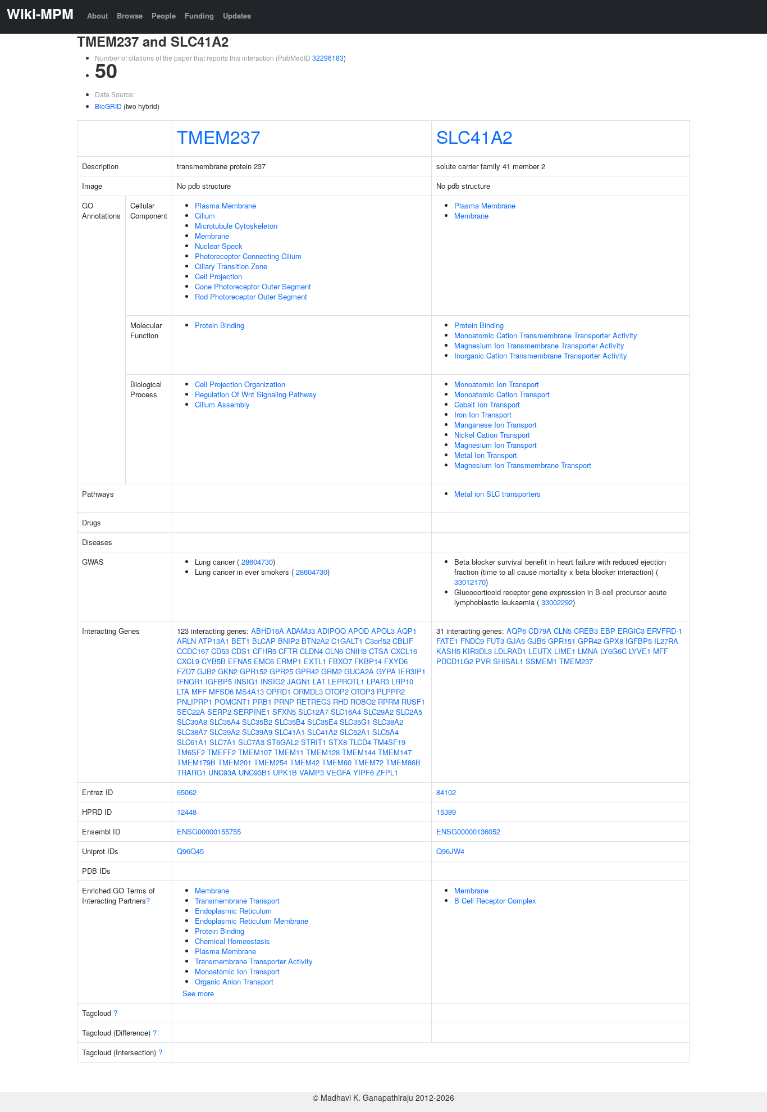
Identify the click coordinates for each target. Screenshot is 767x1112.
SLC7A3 (251, 742)
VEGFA (338, 772)
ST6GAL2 (283, 742)
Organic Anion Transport (234, 981)
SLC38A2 (388, 721)
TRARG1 (191, 772)
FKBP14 (368, 661)
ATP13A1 (213, 641)
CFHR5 (264, 651)
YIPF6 (363, 772)
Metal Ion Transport (485, 455)
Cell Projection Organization (240, 384)
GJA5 (515, 641)
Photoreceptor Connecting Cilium (248, 256)
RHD (340, 701)
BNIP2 (288, 641)
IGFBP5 (219, 681)
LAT (319, 681)
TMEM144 (359, 752)
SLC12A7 (313, 711)
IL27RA (666, 641)
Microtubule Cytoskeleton (236, 225)
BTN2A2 (315, 641)
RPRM (388, 701)
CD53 (220, 651)
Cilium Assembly (222, 404)
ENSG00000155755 (209, 831)
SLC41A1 (290, 732)
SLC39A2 (224, 732)
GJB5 (536, 641)
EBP (607, 630)
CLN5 (563, 630)
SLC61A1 (192, 742)
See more (198, 993)
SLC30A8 (192, 721)
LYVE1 (640, 651)
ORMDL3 (308, 691)
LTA (183, 691)
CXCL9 (188, 661)
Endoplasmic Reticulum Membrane (251, 920)
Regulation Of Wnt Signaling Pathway (256, 394)
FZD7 (186, 671)
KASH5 (448, 651)
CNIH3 (356, 651)
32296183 (328, 57)
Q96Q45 (190, 851)
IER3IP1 (412, 671)
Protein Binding (219, 325)
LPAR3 (378, 681)
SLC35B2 (257, 721)
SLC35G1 (355, 721)
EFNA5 (240, 661)
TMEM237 (219, 136)
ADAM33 (300, 630)
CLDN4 (311, 651)
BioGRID (108, 106)
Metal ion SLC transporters (497, 493)
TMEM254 (270, 762)
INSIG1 (246, 681)
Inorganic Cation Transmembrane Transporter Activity (540, 355)
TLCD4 (360, 742)
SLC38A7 (192, 732)
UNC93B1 (255, 772)
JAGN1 (299, 681)
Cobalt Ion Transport (487, 404)
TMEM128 (323, 752)
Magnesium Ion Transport (495, 444)
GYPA (386, 671)
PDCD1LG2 (454, 661)
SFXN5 (284, 711)
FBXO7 (340, 661)
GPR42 (307, 671)
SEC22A (191, 711)
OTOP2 (337, 691)
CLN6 (334, 651)
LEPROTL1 (346, 681)
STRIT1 (313, 742)
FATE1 (447, 641)
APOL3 (383, 630)
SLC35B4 (290, 721)
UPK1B (285, 772)
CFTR (288, 651)
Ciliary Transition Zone (231, 266)
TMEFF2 (221, 752)
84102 (446, 792)
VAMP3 (311, 772)
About (97, 15)
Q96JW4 (450, 851)
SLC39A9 (257, 732)
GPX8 (613, 641)
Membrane (212, 235)
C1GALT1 (347, 641)
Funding (199, 15)
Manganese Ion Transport (495, 424)
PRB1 (262, 701)
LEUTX (540, 651)
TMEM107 (255, 752)
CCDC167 (193, 651)
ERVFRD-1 (664, 630)
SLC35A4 (224, 721)
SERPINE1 (252, 711)
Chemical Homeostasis (232, 941)
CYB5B (214, 661)
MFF (199, 691)
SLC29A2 (378, 711)
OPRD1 (278, 691)
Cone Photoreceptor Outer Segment (253, 286)
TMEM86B (403, 762)
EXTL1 (315, 661)
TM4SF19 (389, 742)
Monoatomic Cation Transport (502, 394)
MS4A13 (250, 691)
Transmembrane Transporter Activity (254, 961)
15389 (446, 811)
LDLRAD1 (510, 651)
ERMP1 (289, 661)
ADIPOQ (331, 630)
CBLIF (402, 641)
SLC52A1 (355, 732)
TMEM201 (235, 762)
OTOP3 (363, 691)
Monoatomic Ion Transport (496, 384)
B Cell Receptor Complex (495, 900)
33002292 (557, 602)
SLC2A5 (409, 711)
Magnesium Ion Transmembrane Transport (522, 465)
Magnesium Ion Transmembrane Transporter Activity (539, 345)
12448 (187, 811)
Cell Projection (218, 276)
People (164, 15)
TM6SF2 (191, 752)
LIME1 (565, 651)
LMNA (588, 651)
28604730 (257, 561)
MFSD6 (221, 691)
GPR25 (281, 671)
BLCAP (264, 641)
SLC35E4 (322, 721)
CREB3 (586, 630)
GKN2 (228, 671)
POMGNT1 (232, 701)
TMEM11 (289, 752)
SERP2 (219, 711)
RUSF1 (413, 701)
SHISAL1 (508, 661)
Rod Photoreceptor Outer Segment (251, 296)
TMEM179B (196, 762)
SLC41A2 (474, 136)
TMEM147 (395, 752)
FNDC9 (472, 641)
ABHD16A (267, 630)
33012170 (470, 582)
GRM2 (331, 671)
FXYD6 (396, 661)
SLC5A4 (385, 732)
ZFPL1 (387, 772)
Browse (130, 15)
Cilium (205, 215)
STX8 (337, 742)
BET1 (240, 641)
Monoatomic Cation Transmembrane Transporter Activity (545, 335)
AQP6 (516, 630)
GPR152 (253, 671)
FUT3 (495, 641)
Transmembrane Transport (237, 900)
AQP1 (407, 630)
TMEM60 (336, 762)
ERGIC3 (631, 630)
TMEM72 (368, 762)
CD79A (539, 630)
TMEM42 (304, 762)
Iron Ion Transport (483, 414)
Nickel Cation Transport (492, 434)
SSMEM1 (541, 661)
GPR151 (562, 641)
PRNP (284, 701)
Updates (237, 15)
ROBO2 (363, 701)
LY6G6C (613, 651)
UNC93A (222, 772)
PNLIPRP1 (194, 701)
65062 (187, 792)
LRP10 (402, 681)
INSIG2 (273, 681)
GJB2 (206, 671)
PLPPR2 (391, 691)
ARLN (186, 641)
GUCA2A (359, 671)
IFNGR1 (190, 681)
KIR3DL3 (477, 651)
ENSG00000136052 (468, 831)
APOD (358, 630)
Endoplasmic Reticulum (233, 910)
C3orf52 (377, 641)
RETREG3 (313, 701)
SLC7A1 (222, 742)
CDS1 (240, 651)
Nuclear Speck (219, 245)
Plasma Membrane (225, 205)
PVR (483, 661)
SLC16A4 (346, 711)
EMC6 (264, 661)
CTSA (379, 651)
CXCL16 (404, 651)
